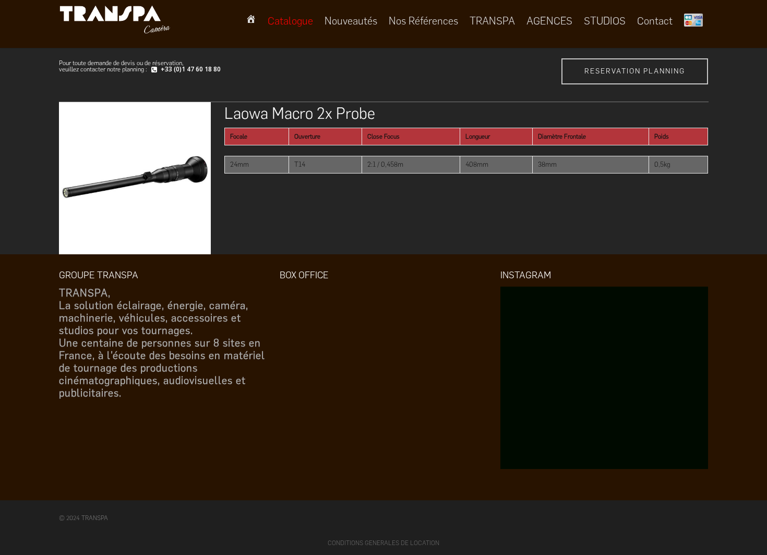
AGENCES (549, 21)
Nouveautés (351, 21)
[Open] (605, 390)
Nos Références (423, 21)
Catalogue (290, 21)
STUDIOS (605, 21)
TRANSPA (492, 21)
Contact (655, 21)
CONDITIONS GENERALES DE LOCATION (383, 543)
